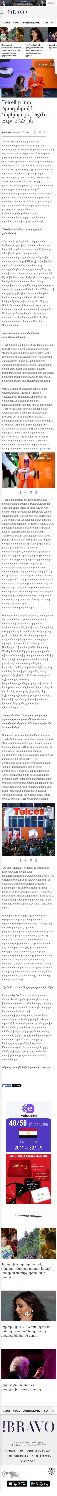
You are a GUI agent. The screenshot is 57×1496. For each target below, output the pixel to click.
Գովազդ (10, 1450)
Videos (6, 22)
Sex (46, 22)
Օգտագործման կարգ (39, 1450)
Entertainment (32, 22)
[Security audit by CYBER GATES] (11, 1474)
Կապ (21, 1450)
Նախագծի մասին (18, 1455)
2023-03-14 (16, 132)
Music (16, 22)
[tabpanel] (28, 473)
